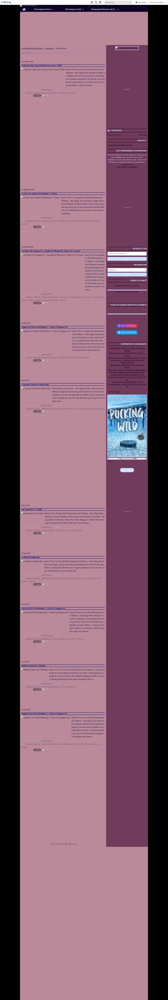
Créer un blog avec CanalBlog (127, 167)
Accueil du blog (127, 164)
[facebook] (91, 2)
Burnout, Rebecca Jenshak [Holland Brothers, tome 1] (127, 358)
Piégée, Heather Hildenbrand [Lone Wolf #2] (127, 382)
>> (75, 844)
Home (24, 8)
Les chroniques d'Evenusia (31, 48)
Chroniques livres (42, 9)
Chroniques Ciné (73, 9)
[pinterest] (100, 2)
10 (70, 844)
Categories (49, 48)
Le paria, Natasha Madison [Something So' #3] (127, 375)
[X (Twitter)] (96, 2)
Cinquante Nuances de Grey (104, 9)
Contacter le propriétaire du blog (119, 145)
